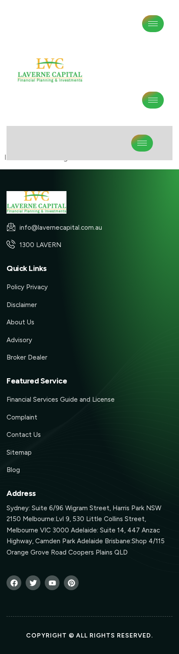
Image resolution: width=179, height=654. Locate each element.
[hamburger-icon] (153, 23)
